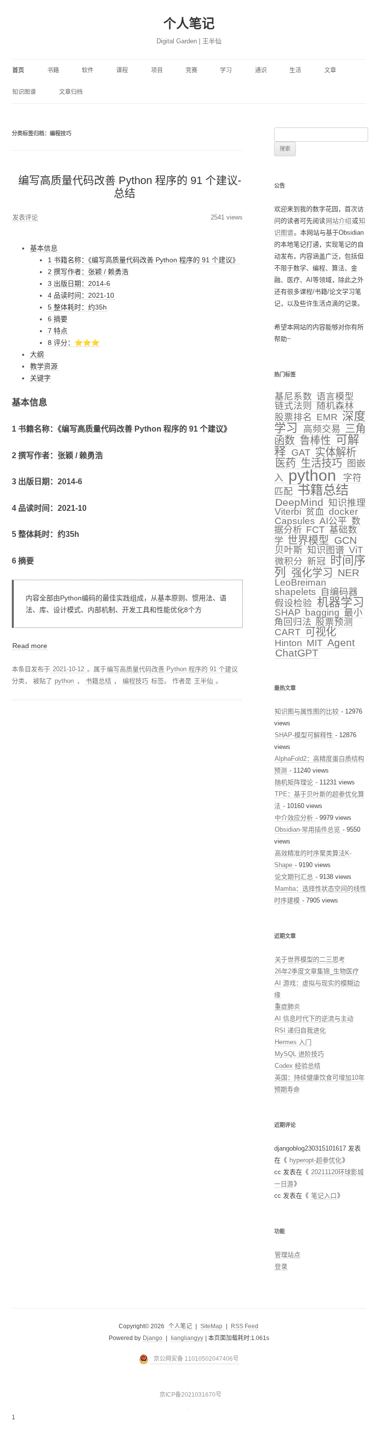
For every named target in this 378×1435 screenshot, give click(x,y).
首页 (18, 70)
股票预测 (334, 622)
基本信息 (44, 248)
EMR (328, 417)
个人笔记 (189, 23)
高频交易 (323, 429)
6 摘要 (57, 319)
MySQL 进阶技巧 (299, 1054)
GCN (345, 540)
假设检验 (295, 603)
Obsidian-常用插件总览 (308, 829)
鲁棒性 (317, 440)
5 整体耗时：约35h (77, 307)
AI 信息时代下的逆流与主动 (314, 1018)
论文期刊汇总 (295, 876)
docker (343, 511)
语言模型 (335, 396)
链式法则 (295, 406)
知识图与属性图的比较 (308, 711)
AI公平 (334, 521)
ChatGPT (296, 652)
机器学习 (340, 602)
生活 (295, 70)
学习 (226, 70)
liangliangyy (187, 1338)
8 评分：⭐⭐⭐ (73, 342)
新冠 (317, 561)
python (64, 681)
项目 (157, 70)
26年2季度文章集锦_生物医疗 (317, 971)
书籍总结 (98, 681)
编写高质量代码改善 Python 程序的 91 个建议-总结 (129, 186)
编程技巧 (135, 681)
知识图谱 (24, 92)
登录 (281, 1266)
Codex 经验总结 (297, 1065)
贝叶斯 (290, 550)
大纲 (37, 354)
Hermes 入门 (293, 1042)
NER (348, 572)
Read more (29, 646)
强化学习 (313, 572)
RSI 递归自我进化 (300, 1030)
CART (289, 632)
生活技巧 (323, 462)
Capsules (296, 521)
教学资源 (44, 366)
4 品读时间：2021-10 (81, 295)
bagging (323, 612)
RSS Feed (244, 1326)
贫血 (316, 511)
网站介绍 (338, 220)
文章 (330, 70)
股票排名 (295, 417)
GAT (302, 452)
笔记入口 (324, 1195)
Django (152, 1338)
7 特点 (57, 331)
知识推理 (347, 503)
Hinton (290, 643)
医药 (287, 462)
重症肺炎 (287, 1006)
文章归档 (71, 92)
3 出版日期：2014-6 (79, 283)
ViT (356, 550)
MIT (316, 643)
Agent (341, 642)
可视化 (320, 631)
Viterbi (289, 511)
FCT (316, 530)
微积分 (290, 561)
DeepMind (300, 502)
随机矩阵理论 (295, 782)
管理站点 (287, 1254)
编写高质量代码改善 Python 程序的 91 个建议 (172, 669)
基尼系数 (295, 396)
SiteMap (212, 1326)
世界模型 (309, 540)
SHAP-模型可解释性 (305, 735)
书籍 (53, 70)
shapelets (296, 592)
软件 (88, 70)
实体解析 (335, 452)
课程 (122, 70)
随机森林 (335, 406)
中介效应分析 (295, 817)
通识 (261, 70)
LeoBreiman (300, 582)
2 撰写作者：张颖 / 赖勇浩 (88, 272)
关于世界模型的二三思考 (310, 959)
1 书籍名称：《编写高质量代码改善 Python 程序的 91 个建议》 (143, 260)
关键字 (40, 378)
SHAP (289, 612)
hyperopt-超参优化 (315, 1160)
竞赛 (191, 70)
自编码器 (339, 592)
